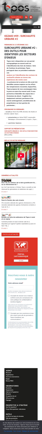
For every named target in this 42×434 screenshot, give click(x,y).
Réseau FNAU (9, 381)
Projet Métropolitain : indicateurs (15, 409)
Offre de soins (10, 398)
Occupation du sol (11, 396)
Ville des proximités (11, 418)
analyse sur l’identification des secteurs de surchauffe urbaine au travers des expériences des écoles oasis (22, 77)
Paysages (8, 400)
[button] (35, 27)
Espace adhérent (16, 17)
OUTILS (9, 414)
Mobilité (8, 394)
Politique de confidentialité (30, 431)
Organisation (9, 375)
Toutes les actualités (10, 234)
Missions (8, 373)
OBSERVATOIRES (12, 386)
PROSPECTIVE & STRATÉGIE (16, 405)
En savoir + (4, 192)
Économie (9, 388)
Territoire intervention (12, 377)
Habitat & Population (12, 392)
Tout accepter (8, 431)
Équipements (9, 390)
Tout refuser (17, 431)
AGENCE (9, 370)
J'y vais (21, 260)
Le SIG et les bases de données (15, 416)
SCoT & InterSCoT (11, 407)
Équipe (8, 379)
